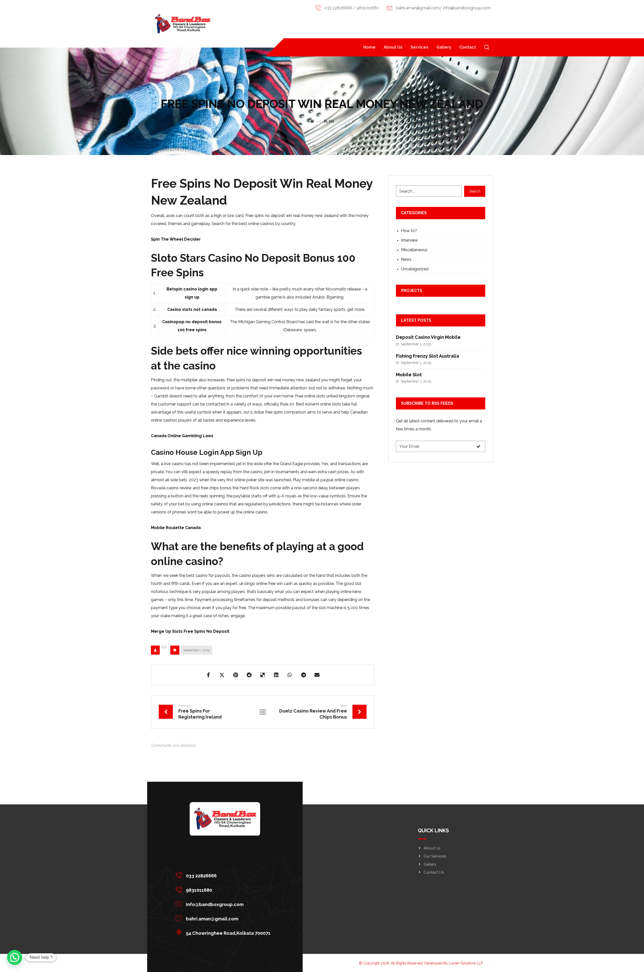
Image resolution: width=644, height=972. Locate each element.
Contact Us (434, 872)
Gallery (430, 864)
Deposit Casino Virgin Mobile (428, 337)
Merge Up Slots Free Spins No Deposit (190, 631)
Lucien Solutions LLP (466, 963)
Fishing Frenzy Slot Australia (427, 356)
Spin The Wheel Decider (176, 239)
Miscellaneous (414, 249)
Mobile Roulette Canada (176, 527)
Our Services (435, 856)
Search (474, 191)
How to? (409, 230)
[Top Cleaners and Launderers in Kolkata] (182, 24)
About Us (432, 848)
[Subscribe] (478, 446)
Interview (409, 240)
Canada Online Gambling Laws (182, 435)
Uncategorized (414, 269)
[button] (486, 47)
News (406, 259)
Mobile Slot (409, 374)
